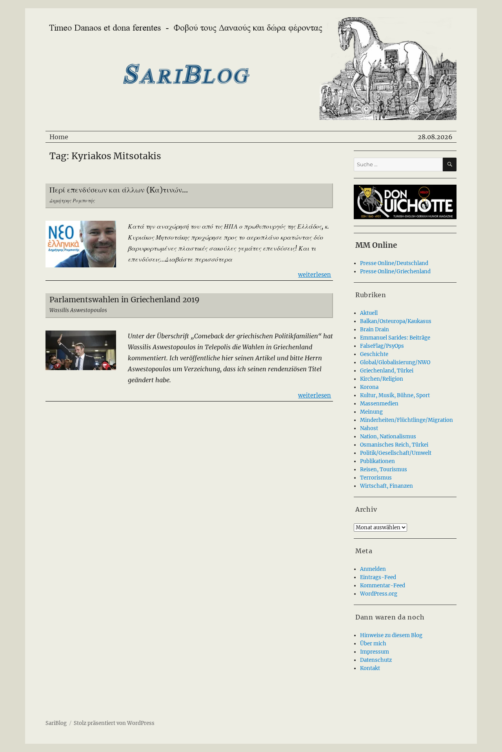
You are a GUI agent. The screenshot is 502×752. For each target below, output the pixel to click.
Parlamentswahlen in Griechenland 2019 (124, 299)
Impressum (374, 651)
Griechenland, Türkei (386, 370)
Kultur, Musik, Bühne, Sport (395, 395)
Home (58, 137)
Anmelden (373, 569)
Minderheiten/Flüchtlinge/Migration (406, 420)
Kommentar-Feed (382, 585)
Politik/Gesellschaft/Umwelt (395, 453)
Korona (369, 387)
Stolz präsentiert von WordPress (114, 723)
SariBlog (56, 723)
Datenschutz (376, 660)
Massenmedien (379, 403)
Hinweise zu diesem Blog (391, 635)
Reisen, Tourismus (383, 469)
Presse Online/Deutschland (394, 263)
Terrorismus (376, 477)
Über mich (373, 643)
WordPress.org (378, 593)
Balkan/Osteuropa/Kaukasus (395, 321)
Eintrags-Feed (378, 577)
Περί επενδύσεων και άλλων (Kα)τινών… (118, 189)
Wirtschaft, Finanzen (386, 486)
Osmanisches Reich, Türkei (394, 444)
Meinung (371, 412)
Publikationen (377, 461)
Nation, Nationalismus (388, 436)
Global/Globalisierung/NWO (395, 362)
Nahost (369, 428)
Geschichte (374, 354)
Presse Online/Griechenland (395, 271)
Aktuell (369, 313)
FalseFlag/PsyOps (382, 346)
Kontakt (370, 668)
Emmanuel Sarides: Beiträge (395, 337)
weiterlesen (314, 274)
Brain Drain (374, 329)
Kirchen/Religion (381, 379)
